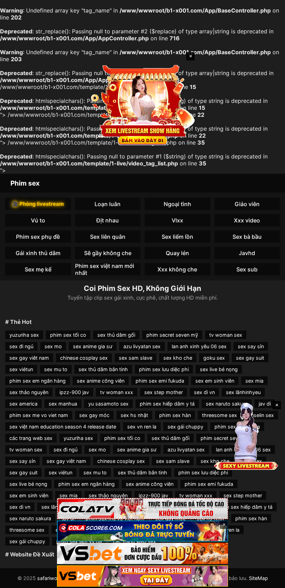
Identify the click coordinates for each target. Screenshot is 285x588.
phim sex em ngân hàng (37, 381)
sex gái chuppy (185, 427)
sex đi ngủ (21, 346)
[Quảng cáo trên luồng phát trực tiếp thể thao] (142, 576)
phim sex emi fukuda (160, 381)
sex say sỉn (251, 346)
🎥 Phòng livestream (38, 204)
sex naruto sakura (30, 518)
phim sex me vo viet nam (38, 415)
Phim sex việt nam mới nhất (104, 269)
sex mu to (55, 369)
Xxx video (247, 220)
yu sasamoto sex (108, 404)
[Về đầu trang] (269, 579)
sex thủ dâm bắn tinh (103, 369)
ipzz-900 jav (74, 392)
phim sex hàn (175, 415)
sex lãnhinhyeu (243, 392)
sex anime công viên (100, 381)
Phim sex (25, 183)
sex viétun (21, 369)
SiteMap (258, 578)
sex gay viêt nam (29, 358)
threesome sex (26, 530)
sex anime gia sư (92, 346)
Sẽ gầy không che (107, 253)
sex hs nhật (134, 415)
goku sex (214, 358)
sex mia (254, 381)
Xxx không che (177, 269)
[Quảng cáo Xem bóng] (142, 508)
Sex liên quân (107, 236)
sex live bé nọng (219, 369)
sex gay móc (94, 415)
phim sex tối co (68, 335)
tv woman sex (225, 335)
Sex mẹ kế (38, 269)
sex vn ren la (141, 427)
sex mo (53, 346)
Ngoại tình (177, 204)
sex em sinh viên (214, 381)
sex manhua (63, 404)
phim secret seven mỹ (172, 335)
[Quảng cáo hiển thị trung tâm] (142, 104)
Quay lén (177, 253)
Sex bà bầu (247, 236)
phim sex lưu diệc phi (164, 369)
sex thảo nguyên (28, 392)
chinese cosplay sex (84, 358)
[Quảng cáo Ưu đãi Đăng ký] (142, 531)
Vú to (38, 220)
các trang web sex (30, 438)
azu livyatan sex (142, 346)
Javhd (247, 253)
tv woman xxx (116, 392)
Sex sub (247, 269)
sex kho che (177, 358)
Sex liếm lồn (177, 236)
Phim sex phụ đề (38, 236)
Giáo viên (247, 204)
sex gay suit (250, 358)
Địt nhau (107, 220)
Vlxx (177, 220)
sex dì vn (204, 392)
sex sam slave (135, 358)
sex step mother (163, 392)
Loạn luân (108, 204)
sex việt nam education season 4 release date (62, 427)
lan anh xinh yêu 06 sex (199, 346)
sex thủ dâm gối (116, 335)
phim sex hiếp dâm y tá (167, 404)
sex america (23, 404)
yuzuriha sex (24, 335)
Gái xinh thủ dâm (38, 253)
